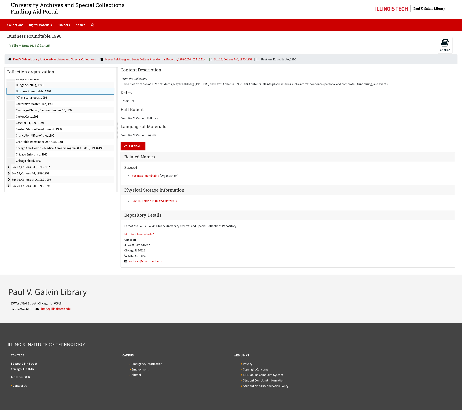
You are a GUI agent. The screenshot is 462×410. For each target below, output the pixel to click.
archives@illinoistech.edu (145, 261)
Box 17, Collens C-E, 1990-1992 (31, 167)
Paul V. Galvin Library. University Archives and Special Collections (54, 59)
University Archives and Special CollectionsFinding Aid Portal (68, 8)
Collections (15, 25)
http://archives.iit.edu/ (139, 234)
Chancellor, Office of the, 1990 (35, 135)
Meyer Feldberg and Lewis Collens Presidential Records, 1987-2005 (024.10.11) (155, 59)
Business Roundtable (145, 176)
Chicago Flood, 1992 (28, 161)
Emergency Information (147, 364)
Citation (445, 50)
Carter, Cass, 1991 (27, 117)
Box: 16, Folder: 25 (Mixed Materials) (155, 201)
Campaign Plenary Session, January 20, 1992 (44, 110)
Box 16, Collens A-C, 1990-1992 (233, 59)
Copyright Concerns (255, 369)
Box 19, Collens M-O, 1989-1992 (31, 180)
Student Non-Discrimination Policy (265, 386)
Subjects (64, 25)
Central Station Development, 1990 (39, 129)
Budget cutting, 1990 (29, 85)
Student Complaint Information (263, 380)
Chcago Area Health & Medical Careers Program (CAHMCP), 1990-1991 (60, 148)
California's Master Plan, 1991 (34, 104)
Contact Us (20, 386)
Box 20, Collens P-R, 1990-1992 (31, 186)
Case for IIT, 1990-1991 (30, 123)
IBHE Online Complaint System (263, 375)
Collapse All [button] (133, 146)
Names (80, 25)
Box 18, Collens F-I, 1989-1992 (30, 173)
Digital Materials (40, 25)
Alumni (136, 375)
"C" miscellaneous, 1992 (31, 98)
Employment (140, 369)
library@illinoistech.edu (55, 309)
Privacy (247, 364)
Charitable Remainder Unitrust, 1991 (39, 142)
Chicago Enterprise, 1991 (31, 154)
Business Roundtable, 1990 (33, 91)
